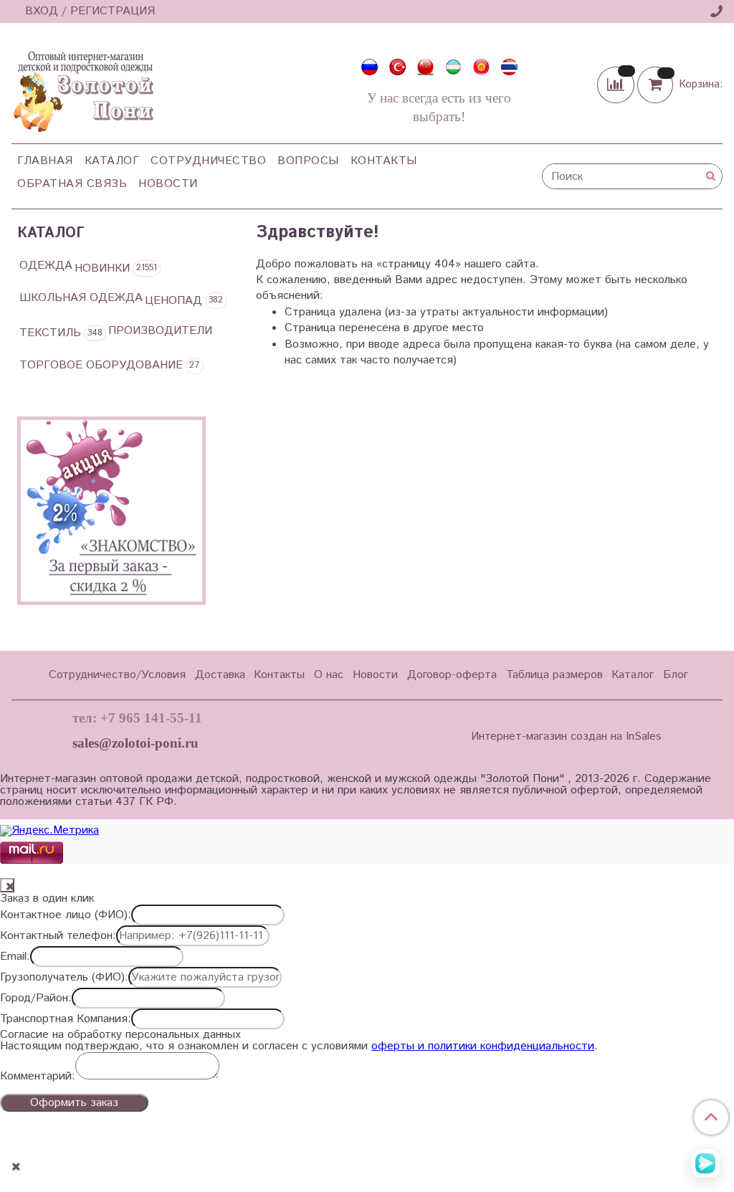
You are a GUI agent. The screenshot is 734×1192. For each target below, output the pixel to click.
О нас (328, 675)
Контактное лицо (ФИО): (65, 915)
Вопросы (308, 161)
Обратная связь (72, 184)
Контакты (384, 161)
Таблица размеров (554, 675)
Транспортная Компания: (65, 1019)
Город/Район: (36, 998)
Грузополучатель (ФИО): (64, 977)
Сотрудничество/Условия (117, 675)
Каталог (112, 161)
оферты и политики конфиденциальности (482, 1046)
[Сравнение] (617, 84)
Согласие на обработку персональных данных (120, 1035)
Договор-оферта (452, 675)
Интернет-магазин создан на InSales (566, 737)
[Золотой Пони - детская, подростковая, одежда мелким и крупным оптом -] (82, 87)
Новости (168, 184)
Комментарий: (37, 1076)
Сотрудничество (208, 161)
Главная (45, 161)
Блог (675, 675)
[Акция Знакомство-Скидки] (111, 510)
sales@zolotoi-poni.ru (135, 742)
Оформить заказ (74, 1103)
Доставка (220, 675)
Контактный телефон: (58, 936)
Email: (15, 957)
